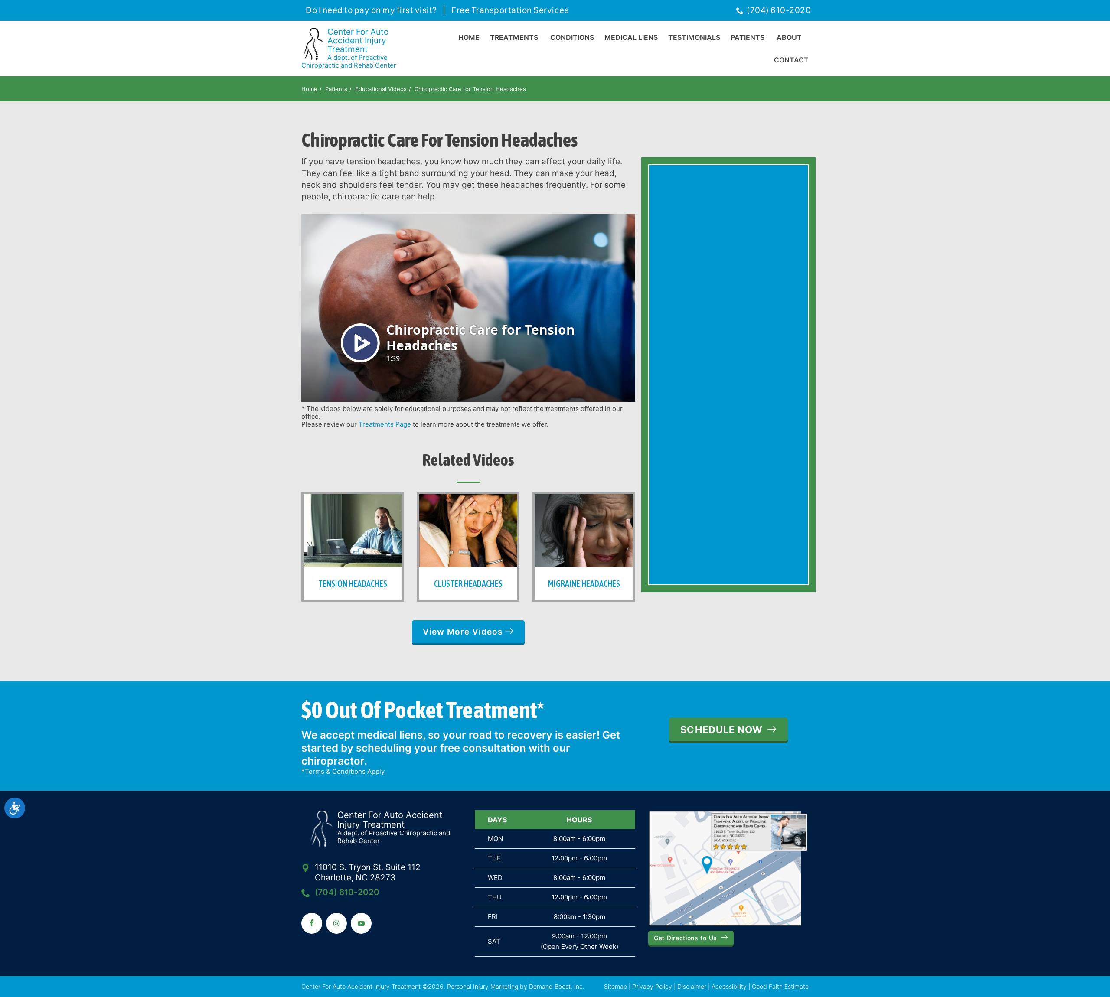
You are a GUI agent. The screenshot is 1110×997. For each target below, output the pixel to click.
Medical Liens (631, 37)
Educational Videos (381, 88)
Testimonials (694, 37)
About (789, 37)
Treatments (514, 37)
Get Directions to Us (685, 938)
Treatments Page (385, 424)
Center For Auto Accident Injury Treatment (348, 48)
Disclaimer (691, 986)
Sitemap (615, 986)
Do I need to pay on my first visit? (371, 10)
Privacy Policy (652, 986)
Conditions (572, 37)
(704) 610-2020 (779, 10)
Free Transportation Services (510, 10)
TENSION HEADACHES (352, 584)
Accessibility (729, 986)
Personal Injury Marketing (482, 986)
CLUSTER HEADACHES (468, 584)
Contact (791, 59)
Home (469, 37)
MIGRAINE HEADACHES (584, 584)
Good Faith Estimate (780, 986)
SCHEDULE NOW (721, 729)
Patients (747, 37)
